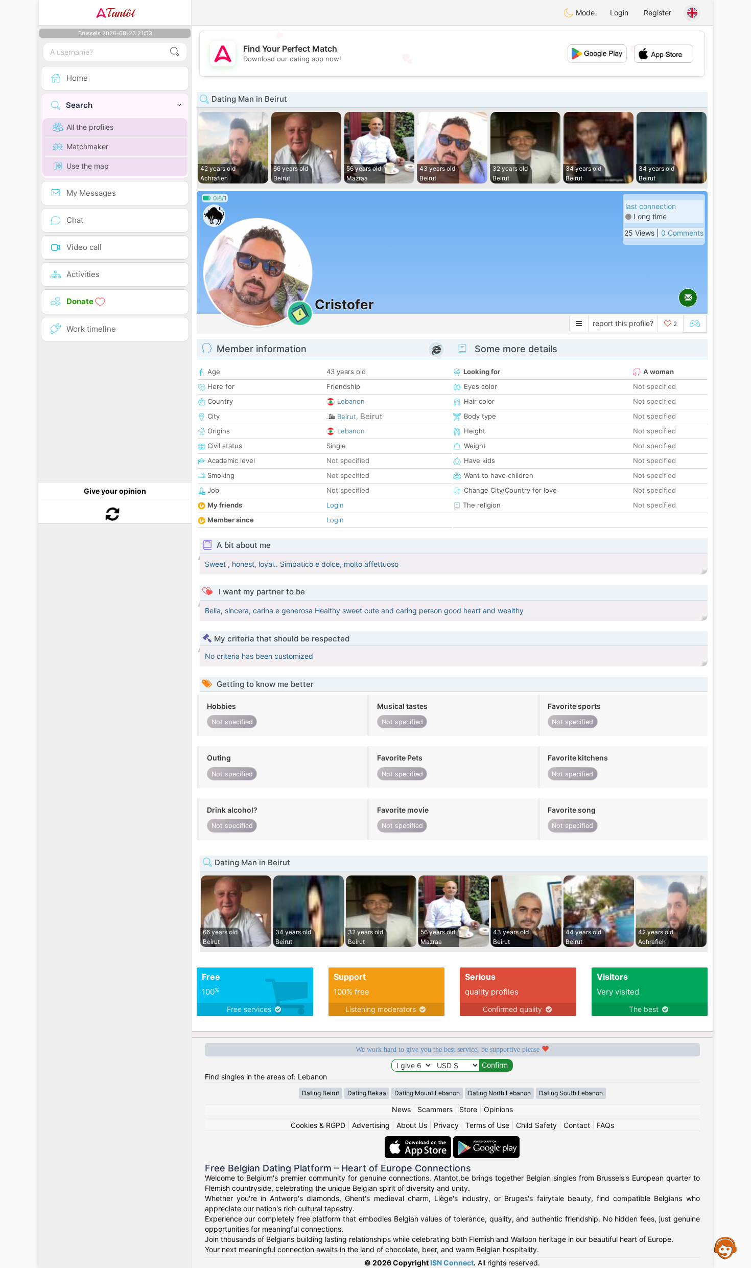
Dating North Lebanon (499, 1093)
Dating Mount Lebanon (427, 1093)
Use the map (87, 166)
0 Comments (682, 232)
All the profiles (89, 127)
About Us (411, 1125)
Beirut (346, 416)
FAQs (605, 1125)
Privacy (446, 1125)
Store (468, 1109)
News (401, 1109)
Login (619, 12)
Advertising (371, 1125)
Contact (577, 1125)
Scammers (435, 1109)
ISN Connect (452, 1262)
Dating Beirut (320, 1093)
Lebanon (351, 401)
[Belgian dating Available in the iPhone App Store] (419, 1141)
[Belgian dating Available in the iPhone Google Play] (486, 1141)
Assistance (725, 1247)
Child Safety (536, 1125)
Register (657, 12)
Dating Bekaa (366, 1093)
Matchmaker (87, 146)
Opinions (498, 1109)
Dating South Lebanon (571, 1093)
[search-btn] (174, 52)
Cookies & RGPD (318, 1125)
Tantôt (120, 12)
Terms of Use (487, 1125)
